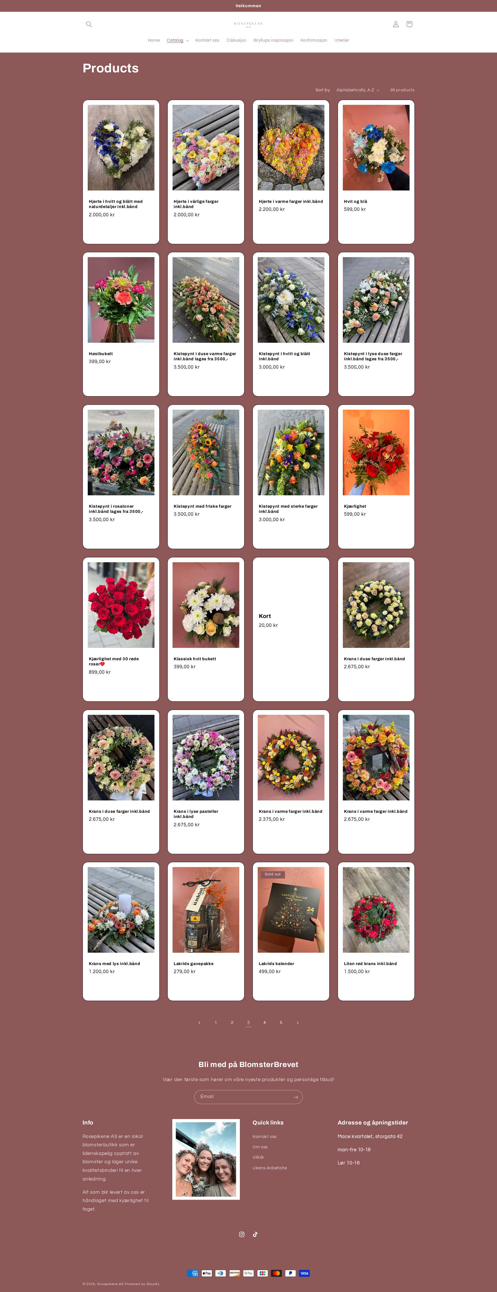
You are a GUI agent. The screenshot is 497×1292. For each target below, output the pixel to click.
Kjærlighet (355, 506)
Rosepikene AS (110, 1284)
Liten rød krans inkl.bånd (370, 963)
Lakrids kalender (276, 963)
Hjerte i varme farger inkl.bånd (291, 201)
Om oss (260, 1147)
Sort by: (323, 90)
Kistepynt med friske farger (203, 506)
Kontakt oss (265, 1137)
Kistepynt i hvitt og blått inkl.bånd (284, 356)
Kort (265, 616)
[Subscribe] (296, 1097)
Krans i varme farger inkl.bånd (291, 811)
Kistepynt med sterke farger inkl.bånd (288, 509)
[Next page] (297, 1022)
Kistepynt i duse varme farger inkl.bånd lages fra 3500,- (205, 356)
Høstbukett (101, 353)
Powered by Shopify (142, 1284)
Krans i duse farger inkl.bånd (374, 658)
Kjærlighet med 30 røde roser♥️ (114, 661)
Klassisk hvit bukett (195, 658)
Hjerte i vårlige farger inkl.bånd (196, 204)
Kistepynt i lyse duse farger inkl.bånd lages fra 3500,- (373, 356)
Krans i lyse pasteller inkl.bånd (196, 814)
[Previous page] (199, 1022)
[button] (89, 24)
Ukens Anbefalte (270, 1168)
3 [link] (248, 1022)
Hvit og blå (355, 201)
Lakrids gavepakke (193, 963)
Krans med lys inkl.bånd (114, 963)
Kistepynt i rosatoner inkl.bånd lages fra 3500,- (116, 509)
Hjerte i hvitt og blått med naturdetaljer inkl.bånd (116, 204)
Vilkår (258, 1158)
